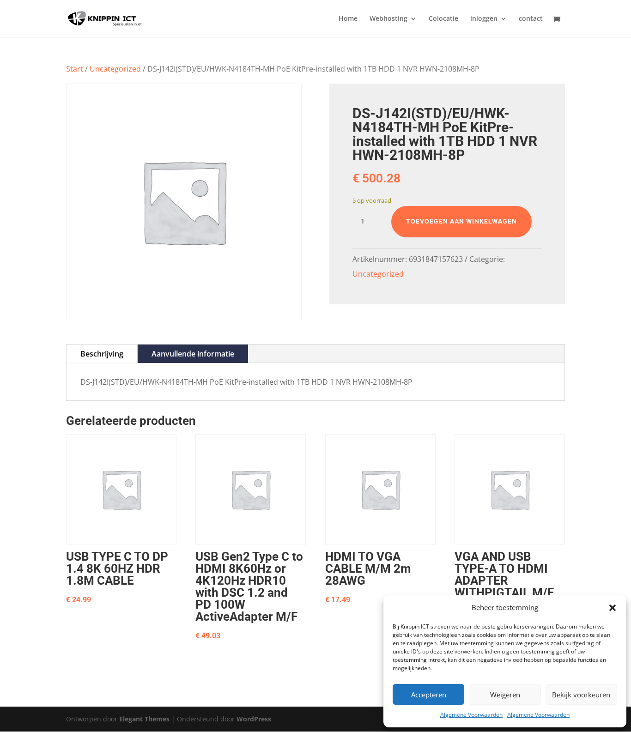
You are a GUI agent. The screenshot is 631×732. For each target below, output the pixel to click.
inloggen (484, 19)
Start (74, 69)
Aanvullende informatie (193, 354)
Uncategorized (115, 69)
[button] (612, 607)
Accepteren (428, 694)
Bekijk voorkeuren (581, 694)
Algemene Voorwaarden (471, 715)
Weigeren (505, 694)
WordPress (254, 718)
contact (531, 19)
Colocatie (443, 19)
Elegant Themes (144, 718)
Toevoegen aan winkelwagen (461, 221)
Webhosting (388, 19)
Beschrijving (101, 354)
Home (348, 19)
